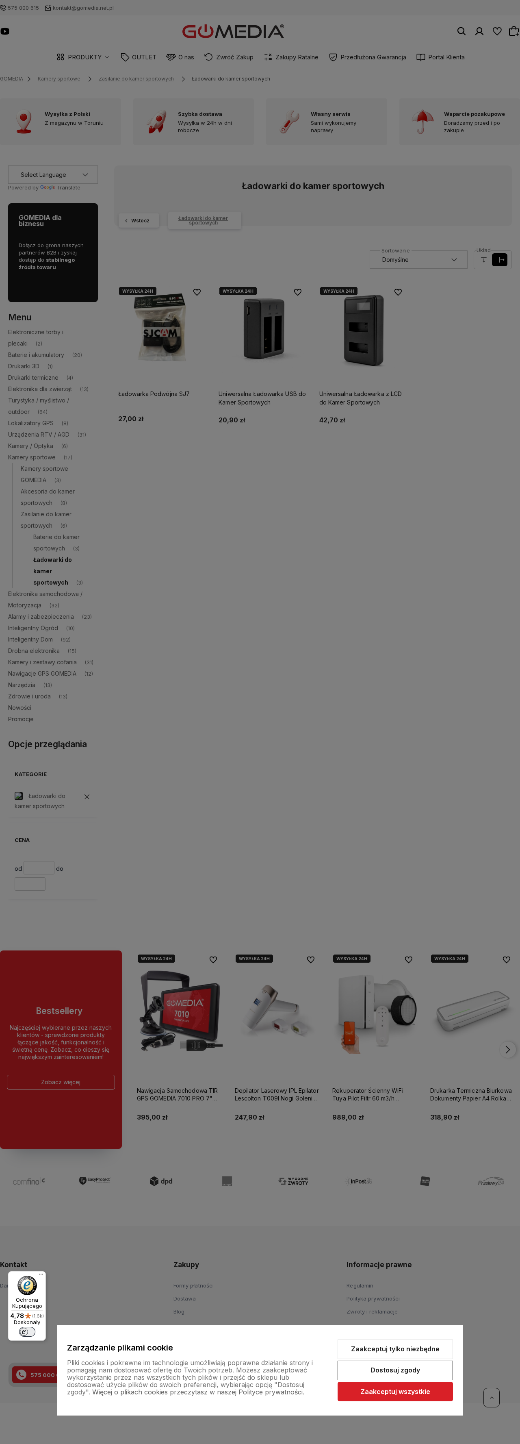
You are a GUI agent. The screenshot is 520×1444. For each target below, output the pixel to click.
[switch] (27, 1332)
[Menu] (41, 1276)
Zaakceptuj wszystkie (395, 1391)
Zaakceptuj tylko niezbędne (395, 1349)
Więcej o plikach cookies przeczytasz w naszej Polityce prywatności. (198, 1392)
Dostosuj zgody (395, 1370)
